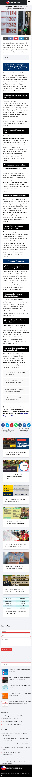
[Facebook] (3, 425)
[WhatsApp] (16, 425)
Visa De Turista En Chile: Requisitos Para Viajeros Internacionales (15, 744)
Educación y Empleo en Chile (10, 718)
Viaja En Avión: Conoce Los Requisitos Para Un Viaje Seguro (16, 748)
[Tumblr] (20, 425)
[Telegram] (29, 425)
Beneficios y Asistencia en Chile (10, 716)
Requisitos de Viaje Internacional (11, 721)
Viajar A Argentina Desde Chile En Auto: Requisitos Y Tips (8, 430)
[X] (7, 425)
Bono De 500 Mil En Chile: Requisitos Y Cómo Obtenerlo (24, 430)
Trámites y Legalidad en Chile (10, 724)
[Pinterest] (12, 425)
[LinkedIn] (24, 425)
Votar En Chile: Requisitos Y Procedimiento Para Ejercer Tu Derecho (15, 739)
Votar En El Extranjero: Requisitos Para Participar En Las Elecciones (16, 734)
